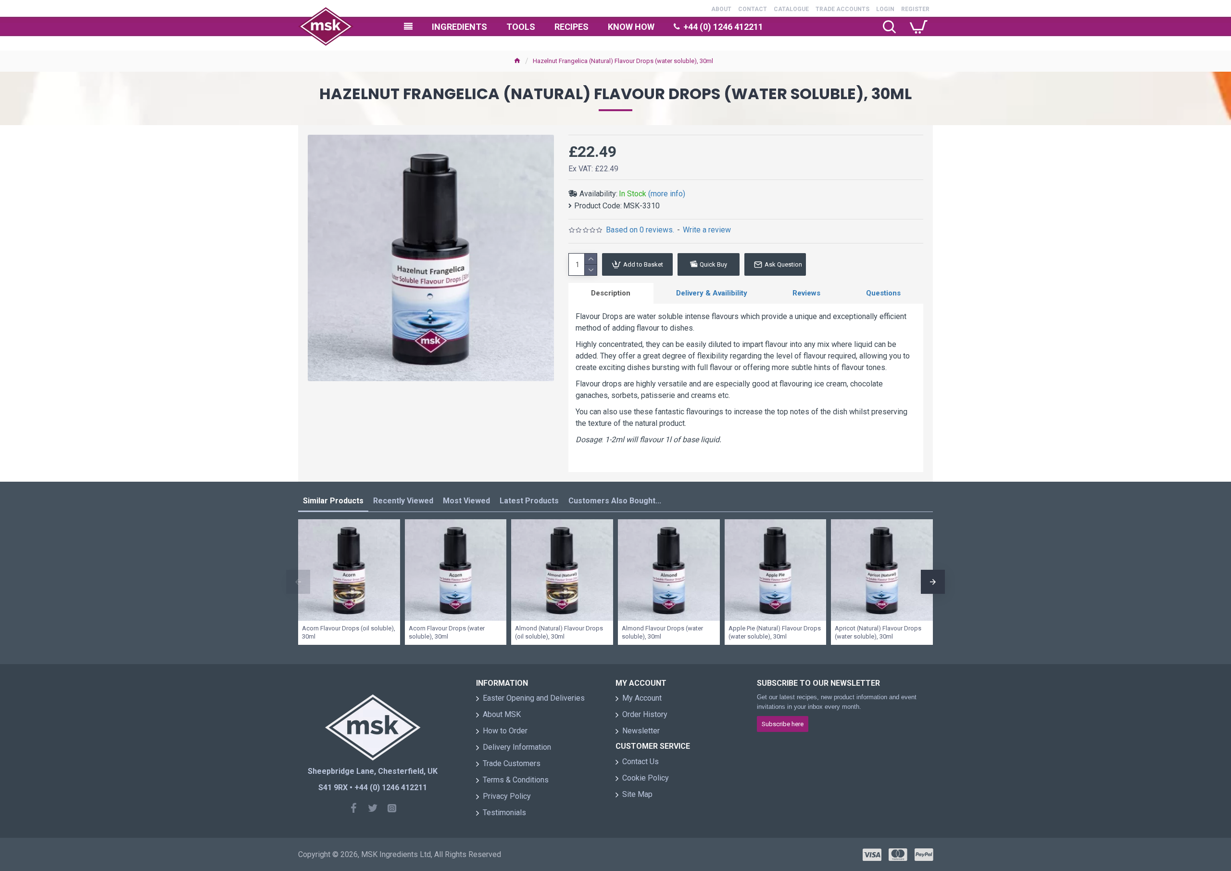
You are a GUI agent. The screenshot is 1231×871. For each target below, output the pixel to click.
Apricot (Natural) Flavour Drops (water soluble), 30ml (878, 632)
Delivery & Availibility (711, 293)
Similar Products (333, 500)
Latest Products (529, 500)
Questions (883, 293)
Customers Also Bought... (614, 500)
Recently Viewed (403, 500)
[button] (298, 582)
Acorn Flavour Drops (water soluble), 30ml (447, 632)
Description (610, 293)
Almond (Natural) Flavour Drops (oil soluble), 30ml (559, 632)
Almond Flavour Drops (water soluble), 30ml (662, 632)
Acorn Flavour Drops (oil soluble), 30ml (348, 632)
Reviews (806, 293)
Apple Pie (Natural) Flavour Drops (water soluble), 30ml (775, 632)
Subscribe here (783, 724)
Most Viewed (466, 500)
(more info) (666, 193)
